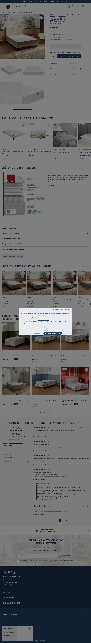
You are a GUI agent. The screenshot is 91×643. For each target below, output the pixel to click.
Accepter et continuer (52, 333)
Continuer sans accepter (61, 310)
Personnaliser (36, 333)
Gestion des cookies (43, 321)
